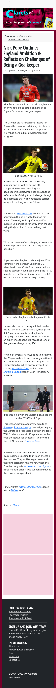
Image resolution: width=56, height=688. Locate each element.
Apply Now (22, 636)
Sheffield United (12, 371)
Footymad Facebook (20, 611)
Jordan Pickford (20, 368)
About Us (14, 646)
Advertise (14, 656)
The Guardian (24, 213)
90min (16, 505)
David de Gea (32, 441)
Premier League (22, 427)
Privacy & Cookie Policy (21, 649)
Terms (12, 653)
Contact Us (15, 659)
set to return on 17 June (36, 466)
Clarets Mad (25, 36)
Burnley (7, 427)
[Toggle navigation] (6, 4)
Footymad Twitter (18, 614)
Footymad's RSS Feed (20, 618)
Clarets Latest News (18, 39)
